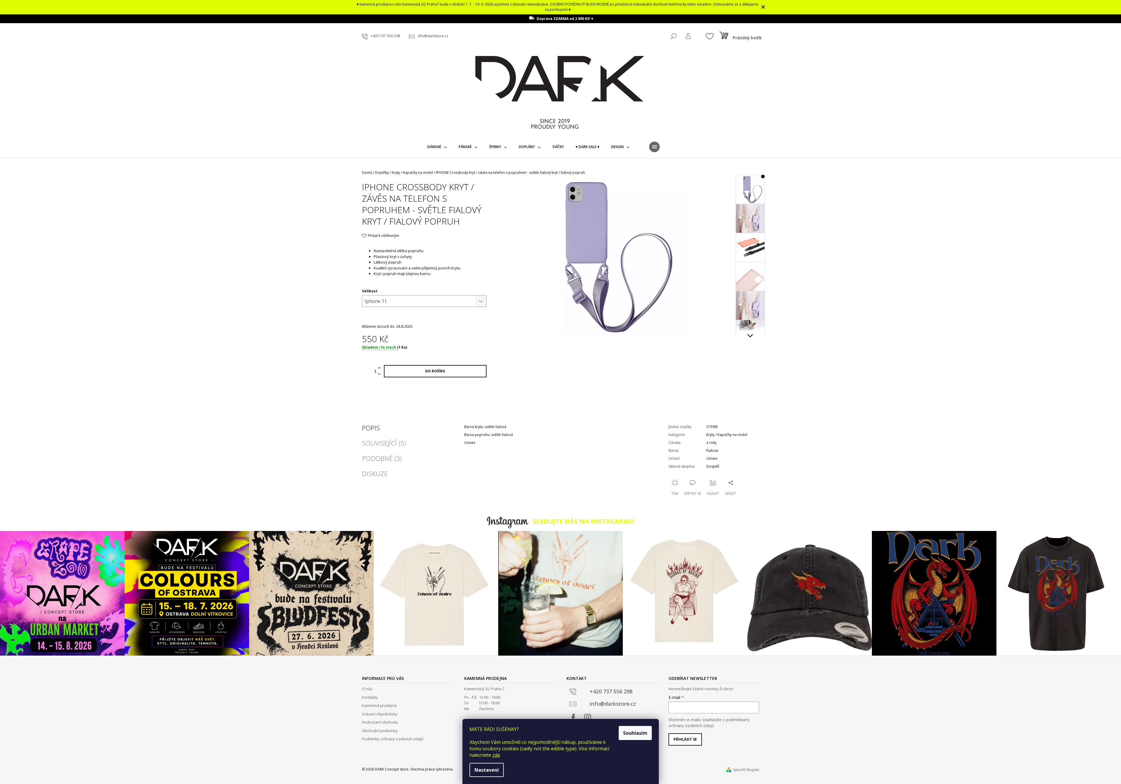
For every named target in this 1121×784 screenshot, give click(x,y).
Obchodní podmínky (380, 730)
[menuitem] (437, 147)
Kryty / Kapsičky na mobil (726, 434)
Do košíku (435, 371)
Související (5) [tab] (384, 443)
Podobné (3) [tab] (382, 458)
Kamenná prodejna (379, 705)
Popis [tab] (371, 427)
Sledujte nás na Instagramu (584, 521)
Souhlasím (635, 733)
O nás (367, 688)
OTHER (712, 426)
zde (496, 755)
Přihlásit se (685, 739)
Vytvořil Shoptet (746, 769)
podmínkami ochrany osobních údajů (708, 722)
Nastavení (486, 770)
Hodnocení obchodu (380, 722)
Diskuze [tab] (375, 473)
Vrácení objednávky (379, 714)
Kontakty (370, 697)
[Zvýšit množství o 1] (379, 368)
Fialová (712, 450)
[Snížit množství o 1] (379, 374)
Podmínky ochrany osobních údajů (392, 738)
